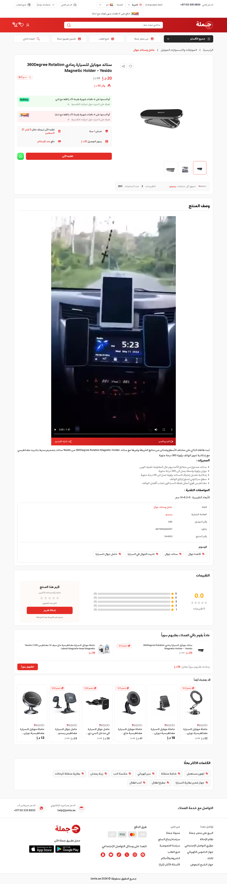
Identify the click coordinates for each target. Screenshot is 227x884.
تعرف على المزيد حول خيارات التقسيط (90, 104)
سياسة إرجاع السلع (169, 839)
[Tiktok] (119, 854)
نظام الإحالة (206, 839)
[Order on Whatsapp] (20, 156)
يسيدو (169, 515)
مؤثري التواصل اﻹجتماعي (199, 846)
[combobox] (134, 4)
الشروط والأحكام (170, 858)
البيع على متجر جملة (201, 833)
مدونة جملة (173, 833)
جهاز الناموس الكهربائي (200, 852)
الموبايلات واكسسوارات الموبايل (179, 50)
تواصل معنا (206, 827)
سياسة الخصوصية (170, 846)
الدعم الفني (66, 5)
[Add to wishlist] (131, 66)
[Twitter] (127, 854)
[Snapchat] (103, 854)
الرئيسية (208, 50)
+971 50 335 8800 (190, 4)
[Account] (28, 25)
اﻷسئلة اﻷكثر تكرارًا (169, 865)
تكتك (210, 858)
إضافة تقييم (50, 610)
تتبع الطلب (21, 5)
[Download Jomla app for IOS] (41, 849)
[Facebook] (143, 854)
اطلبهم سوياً (27, 667)
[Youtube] (111, 854)
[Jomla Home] (204, 25)
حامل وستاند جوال (163, 507)
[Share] (123, 66)
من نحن (175, 827)
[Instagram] (135, 854)
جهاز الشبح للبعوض (201, 865)
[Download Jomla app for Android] (67, 849)
